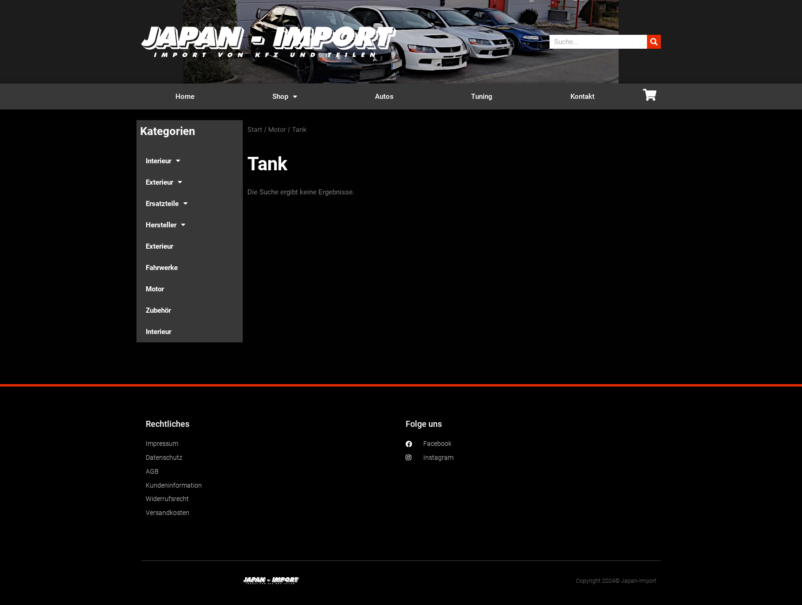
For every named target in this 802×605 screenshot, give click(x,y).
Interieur (158, 161)
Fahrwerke (162, 268)
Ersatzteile (162, 204)
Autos (384, 96)
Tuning (481, 96)
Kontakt (582, 96)
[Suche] (654, 42)
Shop (280, 96)
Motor (155, 289)
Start (254, 129)
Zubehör (158, 310)
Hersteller (161, 225)
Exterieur (159, 182)
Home (184, 96)
